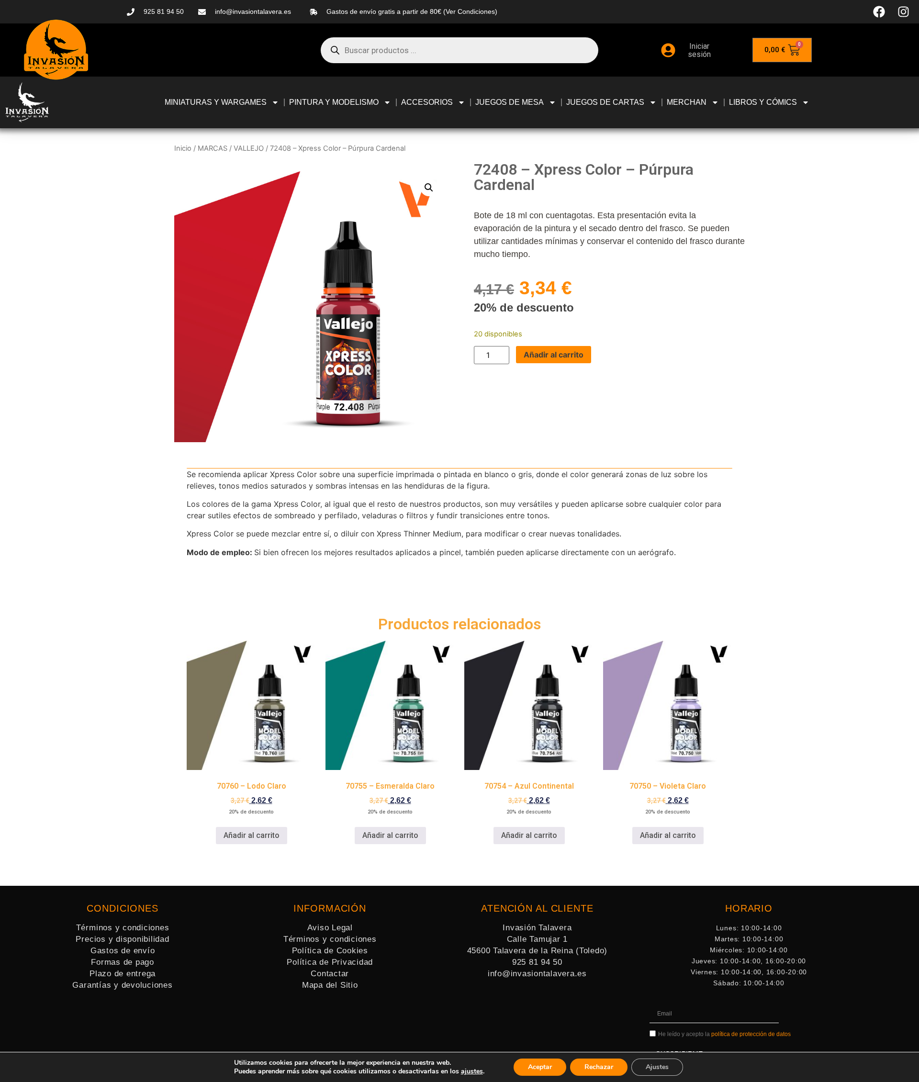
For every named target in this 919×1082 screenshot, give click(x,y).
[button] (428, 187)
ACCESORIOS (427, 102)
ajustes (472, 1071)
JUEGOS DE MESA (509, 102)
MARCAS (212, 148)
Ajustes (657, 1066)
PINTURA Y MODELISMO (334, 102)
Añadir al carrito (553, 354)
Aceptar (540, 1066)
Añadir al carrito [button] (252, 835)
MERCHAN (686, 102)
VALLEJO (249, 148)
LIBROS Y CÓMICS (763, 102)
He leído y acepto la (724, 1034)
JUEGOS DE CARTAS (605, 102)
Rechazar (598, 1066)
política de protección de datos (751, 1034)
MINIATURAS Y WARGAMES (216, 102)
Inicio (182, 148)
